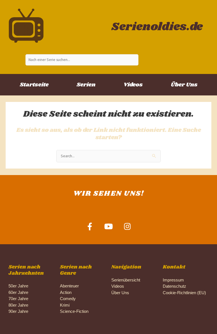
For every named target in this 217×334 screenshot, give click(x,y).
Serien (86, 85)
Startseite (34, 85)
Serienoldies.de (157, 27)
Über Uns (184, 85)
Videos (133, 85)
